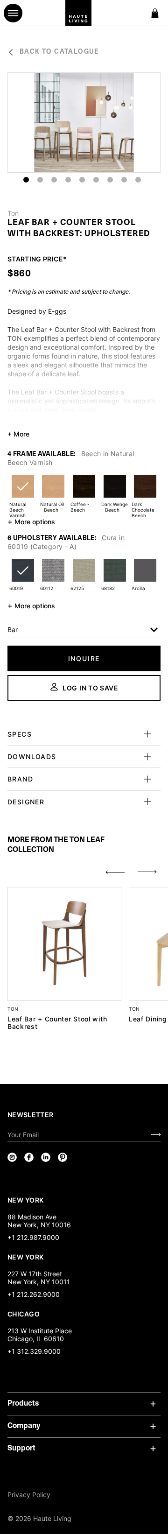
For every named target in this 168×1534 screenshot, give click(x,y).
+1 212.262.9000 (33, 1294)
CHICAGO (23, 1313)
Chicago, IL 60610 (35, 1339)
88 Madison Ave (31, 1217)
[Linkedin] (45, 1157)
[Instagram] (12, 1157)
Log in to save (91, 688)
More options (31, 521)
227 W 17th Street (34, 1274)
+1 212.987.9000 (33, 1237)
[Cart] (155, 13)
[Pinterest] (62, 1157)
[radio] (22, 492)
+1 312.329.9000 (34, 1351)
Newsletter (30, 1115)
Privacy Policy (28, 1495)
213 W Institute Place (39, 1331)
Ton (13, 213)
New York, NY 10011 (38, 1282)
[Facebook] (29, 1157)
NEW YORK (26, 1199)
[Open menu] (13, 13)
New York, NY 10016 (39, 1225)
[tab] (72, 845)
